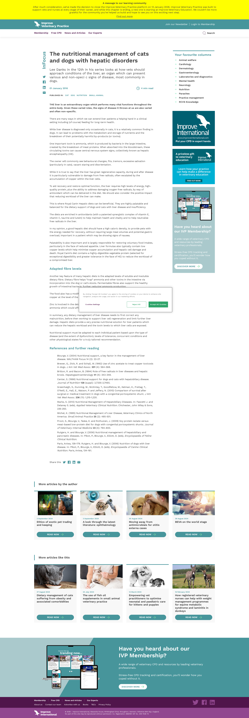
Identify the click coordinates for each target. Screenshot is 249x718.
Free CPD (56, 33)
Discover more (186, 266)
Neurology (185, 85)
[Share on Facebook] (40, 82)
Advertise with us (72, 704)
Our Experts (95, 33)
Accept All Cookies (158, 304)
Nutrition (82, 95)
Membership (41, 33)
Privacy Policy (105, 704)
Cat (67, 95)
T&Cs (93, 704)
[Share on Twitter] (40, 77)
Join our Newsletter (176, 24)
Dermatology (186, 68)
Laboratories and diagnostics (196, 76)
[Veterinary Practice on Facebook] (204, 702)
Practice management (191, 97)
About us (38, 704)
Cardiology (185, 64)
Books (85, 704)
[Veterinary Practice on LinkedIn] (212, 702)
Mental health (187, 81)
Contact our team (53, 704)
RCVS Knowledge (188, 102)
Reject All (136, 304)
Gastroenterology (189, 72)
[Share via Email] (40, 92)
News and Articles (75, 33)
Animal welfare (187, 60)
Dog (73, 95)
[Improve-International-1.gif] (193, 128)
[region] (125, 299)
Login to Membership (203, 24)
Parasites (184, 93)
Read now (53, 534)
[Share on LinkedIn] (40, 87)
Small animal (96, 95)
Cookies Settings (92, 304)
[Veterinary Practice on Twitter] (196, 702)
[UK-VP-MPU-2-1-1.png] (193, 166)
